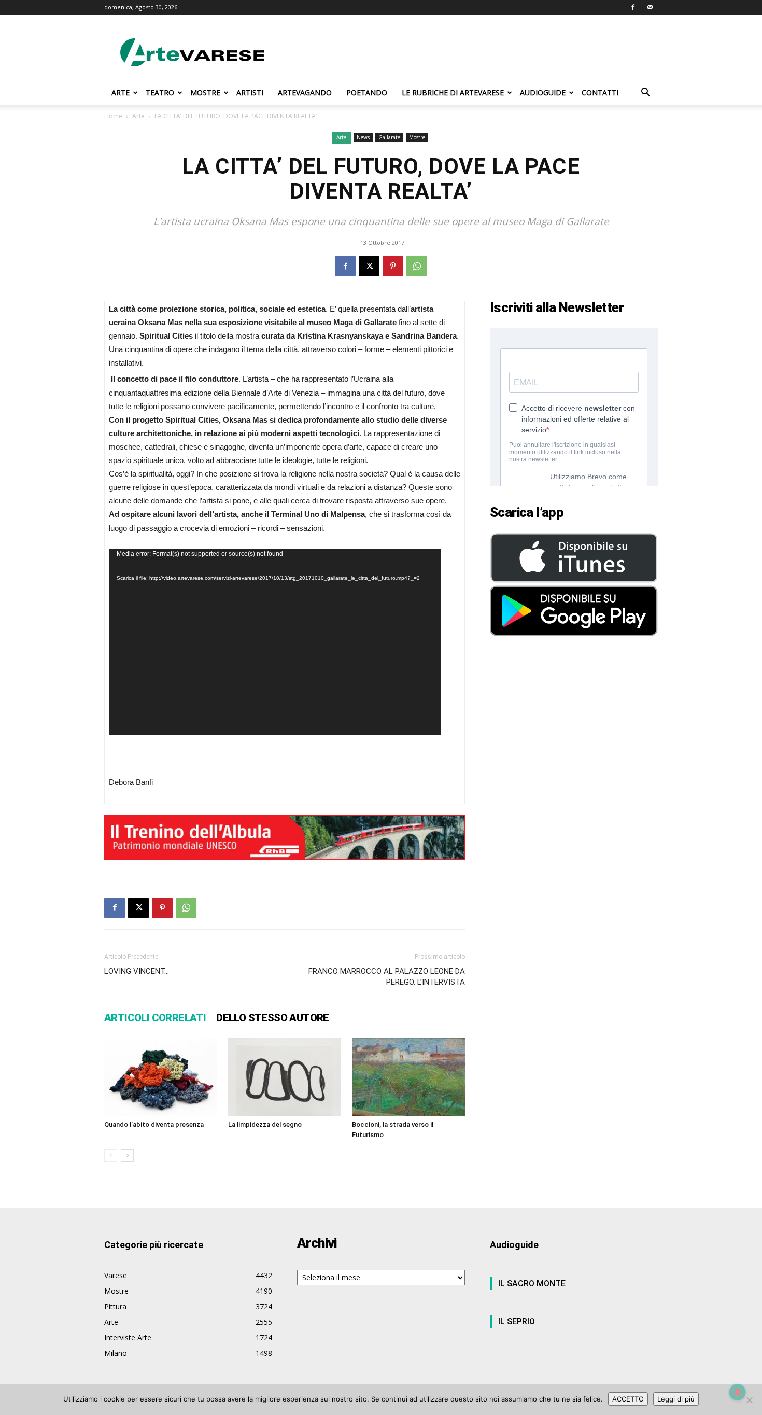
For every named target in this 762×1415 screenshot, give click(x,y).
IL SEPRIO (516, 1321)
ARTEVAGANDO (305, 92)
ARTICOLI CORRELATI (155, 1018)
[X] (369, 266)
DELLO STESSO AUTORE (272, 1018)
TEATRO (160, 92)
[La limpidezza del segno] (284, 1077)
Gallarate (389, 137)
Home (113, 115)
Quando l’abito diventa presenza (154, 1124)
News (363, 137)
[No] (749, 1400)
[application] (275, 642)
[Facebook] (633, 7)
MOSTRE (205, 92)
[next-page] (127, 1155)
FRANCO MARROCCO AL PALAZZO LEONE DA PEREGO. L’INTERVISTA (386, 976)
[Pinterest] (393, 266)
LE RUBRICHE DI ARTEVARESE (453, 92)
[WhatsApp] (416, 266)
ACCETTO (628, 1399)
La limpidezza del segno (265, 1124)
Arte (138, 115)
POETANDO (366, 92)
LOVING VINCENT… (136, 971)
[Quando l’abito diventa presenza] (160, 1077)
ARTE (120, 92)
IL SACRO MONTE (532, 1283)
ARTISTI (249, 92)
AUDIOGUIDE (543, 92)
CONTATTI (600, 92)
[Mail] (650, 7)
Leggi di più (676, 1399)
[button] (645, 94)
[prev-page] (110, 1155)
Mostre (417, 137)
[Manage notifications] (737, 1392)
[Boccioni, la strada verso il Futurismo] (408, 1077)
